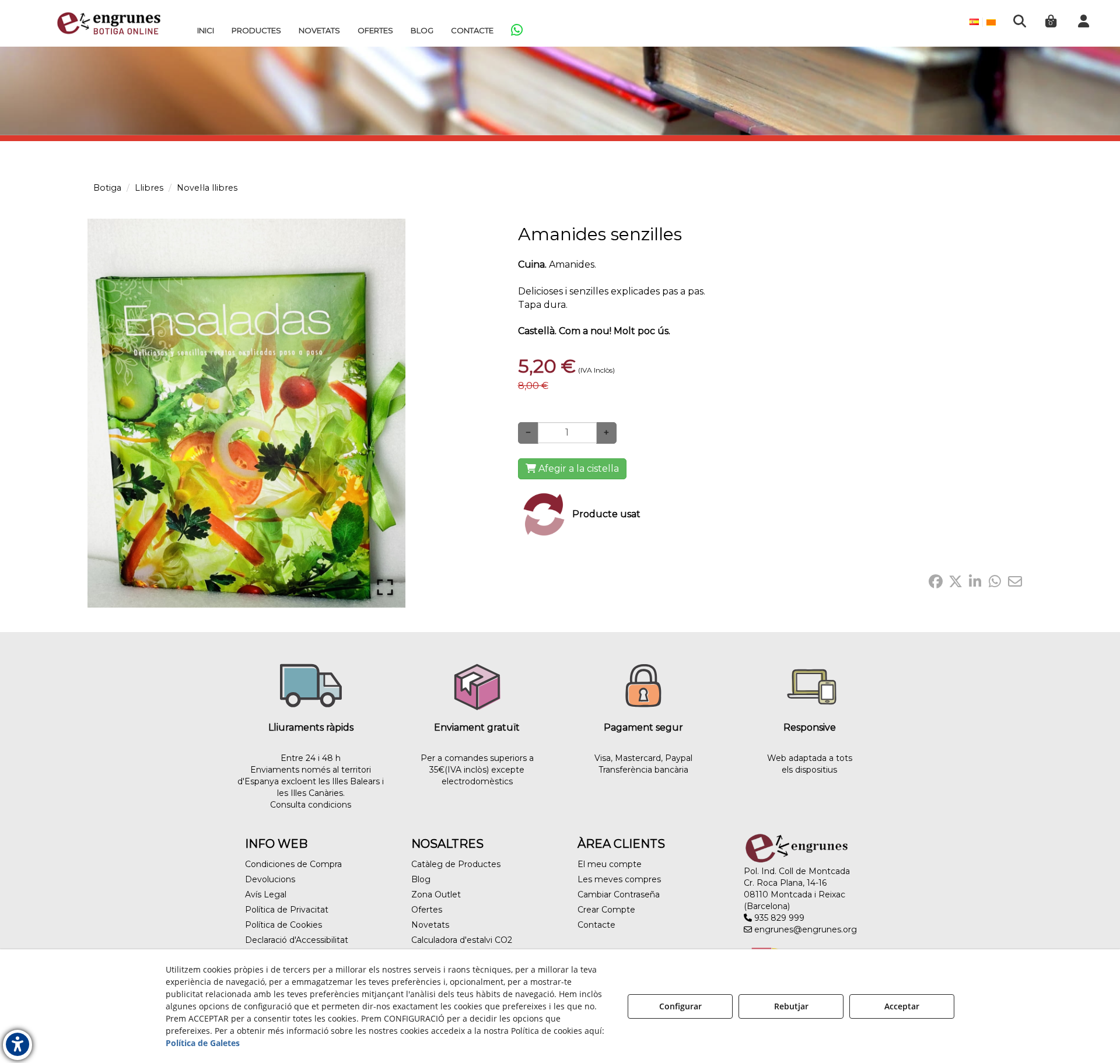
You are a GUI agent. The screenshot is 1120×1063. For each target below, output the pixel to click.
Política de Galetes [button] (203, 1042)
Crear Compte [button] (606, 909)
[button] (109, 23)
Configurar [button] (680, 1006)
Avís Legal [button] (265, 894)
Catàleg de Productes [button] (456, 864)
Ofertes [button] (426, 909)
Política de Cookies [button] (283, 925)
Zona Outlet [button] (436, 894)
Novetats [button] (430, 925)
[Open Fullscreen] (385, 587)
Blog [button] (420, 879)
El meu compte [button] (610, 864)
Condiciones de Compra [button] (293, 864)
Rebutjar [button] (791, 1006)
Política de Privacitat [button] (286, 909)
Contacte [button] (596, 925)
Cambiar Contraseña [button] (619, 894)
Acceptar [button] (901, 1006)
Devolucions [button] (270, 879)
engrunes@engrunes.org (804, 929)
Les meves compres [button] (619, 879)
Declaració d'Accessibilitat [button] (296, 940)
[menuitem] (205, 30)
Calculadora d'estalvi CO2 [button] (461, 940)
